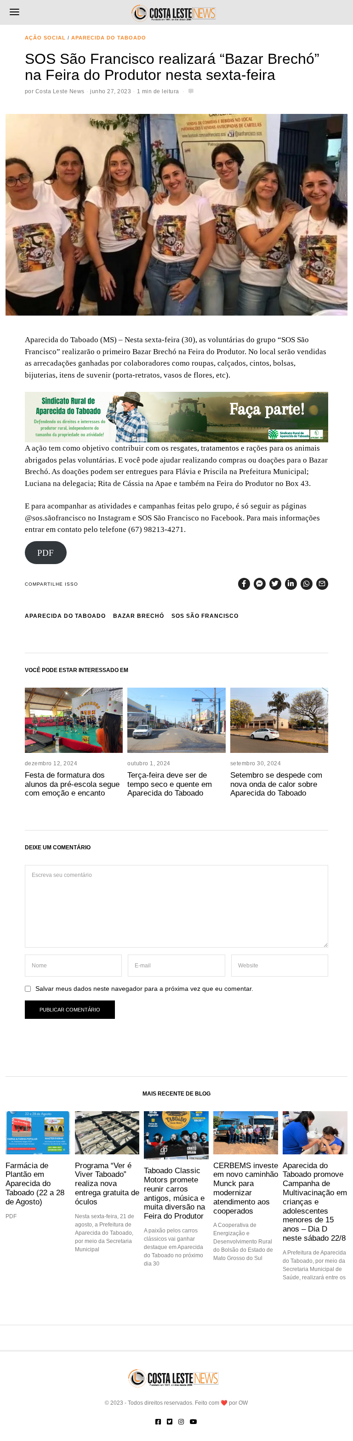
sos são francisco (205, 616)
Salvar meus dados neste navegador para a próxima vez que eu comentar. (144, 988)
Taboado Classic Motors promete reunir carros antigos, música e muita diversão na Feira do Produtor (174, 1193)
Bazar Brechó (138, 616)
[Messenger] (260, 584)
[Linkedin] (291, 584)
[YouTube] (193, 1421)
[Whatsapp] (307, 584)
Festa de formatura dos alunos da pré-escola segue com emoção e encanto (72, 784)
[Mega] (176, 416)
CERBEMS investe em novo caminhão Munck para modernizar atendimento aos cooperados (245, 1188)
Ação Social (45, 37)
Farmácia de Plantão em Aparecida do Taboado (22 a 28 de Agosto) (35, 1183)
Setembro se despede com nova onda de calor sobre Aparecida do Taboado (276, 784)
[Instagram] (181, 1421)
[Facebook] (244, 584)
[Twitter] (275, 584)
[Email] (322, 584)
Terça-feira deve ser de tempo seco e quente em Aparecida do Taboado (169, 784)
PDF (45, 553)
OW (243, 1403)
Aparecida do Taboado (108, 37)
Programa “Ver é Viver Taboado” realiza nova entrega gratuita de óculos (107, 1183)
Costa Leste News (60, 91)
